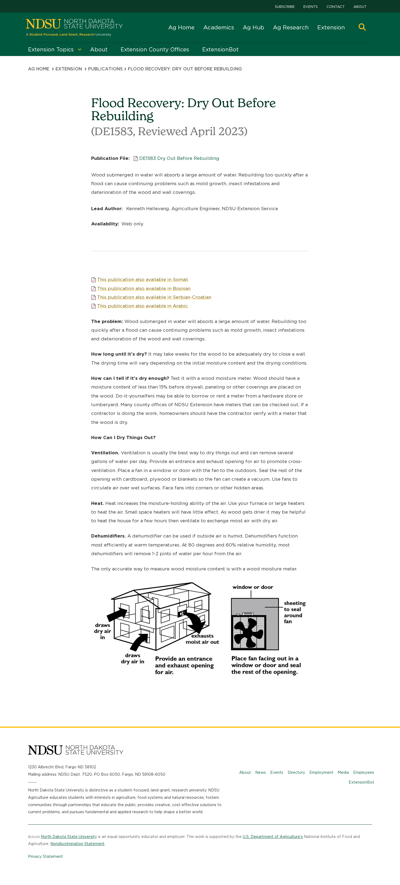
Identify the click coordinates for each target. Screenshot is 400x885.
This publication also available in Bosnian (143, 288)
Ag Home (181, 27)
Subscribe (285, 7)
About (360, 7)
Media (343, 772)
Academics (218, 27)
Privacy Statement (45, 856)
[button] (362, 28)
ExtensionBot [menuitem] (220, 49)
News (260, 772)
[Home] (74, 27)
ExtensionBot (361, 782)
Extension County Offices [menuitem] (155, 49)
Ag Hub (253, 27)
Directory (296, 772)
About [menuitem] (98, 49)
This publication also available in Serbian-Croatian (154, 297)
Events (310, 7)
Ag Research (291, 27)
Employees (363, 772)
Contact (336, 7)
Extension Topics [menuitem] (51, 49)
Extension (331, 27)
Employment (321, 772)
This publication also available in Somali (142, 279)
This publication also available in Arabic (142, 306)
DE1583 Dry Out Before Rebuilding (179, 158)
